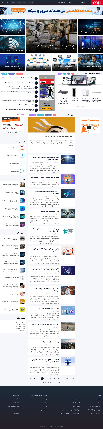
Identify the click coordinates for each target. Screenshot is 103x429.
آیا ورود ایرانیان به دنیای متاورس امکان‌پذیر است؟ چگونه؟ (12, 208)
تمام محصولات (43, 410)
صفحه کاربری (15, 410)
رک (46, 406)
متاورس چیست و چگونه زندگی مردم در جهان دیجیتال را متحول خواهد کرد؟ (10, 224)
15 (59, 382)
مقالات (75, 3)
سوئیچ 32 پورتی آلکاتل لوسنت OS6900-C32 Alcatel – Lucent (96, 100)
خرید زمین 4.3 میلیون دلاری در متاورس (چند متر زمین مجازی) (10, 216)
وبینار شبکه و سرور (15, 171)
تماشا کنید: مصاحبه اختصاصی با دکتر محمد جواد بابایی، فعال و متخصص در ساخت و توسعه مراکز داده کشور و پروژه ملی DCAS (18, 87)
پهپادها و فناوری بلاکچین (28, 95)
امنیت (99, 403)
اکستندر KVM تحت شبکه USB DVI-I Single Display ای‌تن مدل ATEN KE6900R (63, 101)
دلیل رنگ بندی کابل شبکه (13, 294)
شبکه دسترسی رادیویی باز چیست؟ (14, 50)
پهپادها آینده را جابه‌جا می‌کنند (50, 342)
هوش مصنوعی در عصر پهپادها (50, 211)
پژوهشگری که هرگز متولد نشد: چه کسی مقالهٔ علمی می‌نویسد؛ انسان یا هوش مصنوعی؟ (55, 47)
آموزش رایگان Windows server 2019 (70, 413)
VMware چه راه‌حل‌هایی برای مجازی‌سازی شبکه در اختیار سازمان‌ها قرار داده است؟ (65, 67)
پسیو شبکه (22, 330)
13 (34, 379)
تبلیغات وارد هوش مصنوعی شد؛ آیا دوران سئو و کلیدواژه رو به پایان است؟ (90, 32)
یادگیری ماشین (76, 406)
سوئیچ (45, 403)
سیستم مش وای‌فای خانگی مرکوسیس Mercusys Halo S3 (85, 100)
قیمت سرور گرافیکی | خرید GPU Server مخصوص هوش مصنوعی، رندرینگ (10, 262)
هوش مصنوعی (76, 403)
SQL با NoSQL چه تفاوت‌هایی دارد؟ (48, 308)
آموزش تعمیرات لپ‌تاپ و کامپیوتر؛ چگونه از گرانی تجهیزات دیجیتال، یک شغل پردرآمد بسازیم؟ (11, 286)
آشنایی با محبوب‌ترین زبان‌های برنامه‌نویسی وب (44, 177)
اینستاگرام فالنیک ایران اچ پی (12, 147)
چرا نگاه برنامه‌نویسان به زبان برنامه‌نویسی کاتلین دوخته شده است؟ (13, 67)
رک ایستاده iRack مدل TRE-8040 (74, 99)
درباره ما (17, 399)
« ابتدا (72, 379)
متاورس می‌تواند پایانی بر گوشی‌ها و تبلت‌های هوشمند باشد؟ (11, 185)
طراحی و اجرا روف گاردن (18, 322)
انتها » (44, 382)
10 (46, 379)
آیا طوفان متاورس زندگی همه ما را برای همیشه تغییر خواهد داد (10, 200)
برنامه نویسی (76, 399)
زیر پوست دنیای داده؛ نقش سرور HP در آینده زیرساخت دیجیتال (10, 309)
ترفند (69, 3)
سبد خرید (16, 413)
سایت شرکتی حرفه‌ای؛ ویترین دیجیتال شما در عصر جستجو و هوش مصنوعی (11, 270)
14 (30, 379)
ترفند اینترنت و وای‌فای (95, 406)
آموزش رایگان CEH (96, 413)
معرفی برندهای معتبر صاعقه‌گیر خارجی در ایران (45, 324)
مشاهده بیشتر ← (79, 107)
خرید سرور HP (21, 324)
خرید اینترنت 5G (20, 326)
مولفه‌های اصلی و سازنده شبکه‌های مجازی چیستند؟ (12, 32)
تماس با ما (53, 3)
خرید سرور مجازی (20, 328)
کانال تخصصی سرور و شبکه (13, 155)
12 (38, 379)
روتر (46, 399)
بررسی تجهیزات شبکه (84, 3)
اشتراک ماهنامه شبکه (13, 406)
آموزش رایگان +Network (94, 410)
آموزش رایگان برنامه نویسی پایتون (71, 410)
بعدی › (50, 382)
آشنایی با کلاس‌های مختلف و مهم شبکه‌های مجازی (90, 49)
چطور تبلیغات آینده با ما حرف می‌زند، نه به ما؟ (59, 136)
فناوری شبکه (98, 399)
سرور (43, 426)
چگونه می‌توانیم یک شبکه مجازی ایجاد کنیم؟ (39, 68)
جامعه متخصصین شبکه (14, 163)
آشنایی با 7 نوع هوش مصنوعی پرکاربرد (26, 104)
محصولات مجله (62, 3)
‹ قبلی (67, 379)
